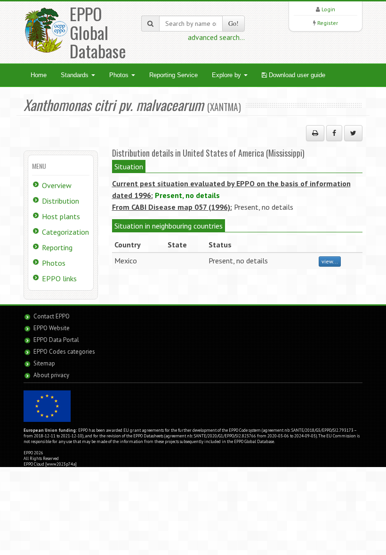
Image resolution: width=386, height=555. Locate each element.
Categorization (65, 232)
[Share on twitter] (353, 133)
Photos (119, 75)
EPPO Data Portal (56, 340)
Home (39, 75)
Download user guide (296, 75)
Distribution (60, 201)
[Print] (315, 133)
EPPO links (59, 278)
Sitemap (44, 363)
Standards (75, 75)
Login (328, 9)
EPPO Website (51, 328)
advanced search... (216, 37)
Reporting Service (173, 75)
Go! (233, 23)
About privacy (51, 375)
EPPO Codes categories (64, 352)
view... (330, 261)
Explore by (227, 75)
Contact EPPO (51, 316)
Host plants (61, 216)
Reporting (57, 247)
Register (327, 22)
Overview (57, 185)
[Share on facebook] (334, 133)
